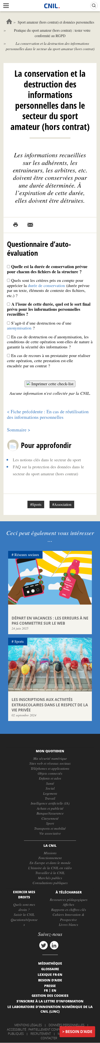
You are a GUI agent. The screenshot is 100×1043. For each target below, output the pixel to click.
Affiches (68, 904)
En (54, 990)
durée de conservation (47, 285)
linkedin (54, 945)
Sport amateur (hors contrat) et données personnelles (56, 22)
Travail (50, 798)
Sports (19, 641)
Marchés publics (50, 877)
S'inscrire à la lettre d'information (50, 1001)
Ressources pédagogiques (68, 899)
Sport (50, 823)
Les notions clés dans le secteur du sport (47, 459)
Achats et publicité (50, 808)
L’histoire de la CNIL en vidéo (50, 867)
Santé (50, 783)
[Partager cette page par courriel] (30, 225)
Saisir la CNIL (24, 914)
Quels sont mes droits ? (24, 907)
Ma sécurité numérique (50, 758)
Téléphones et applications (50, 768)
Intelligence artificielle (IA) (50, 803)
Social (50, 788)
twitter (43, 945)
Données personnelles (66, 1025)
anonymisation (19, 328)
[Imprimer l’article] (15, 225)
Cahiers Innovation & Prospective (68, 917)
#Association (61, 504)
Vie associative (50, 833)
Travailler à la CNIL (50, 872)
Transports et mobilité (50, 828)
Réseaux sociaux (26, 554)
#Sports (35, 504)
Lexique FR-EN (50, 974)
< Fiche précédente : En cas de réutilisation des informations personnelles (48, 414)
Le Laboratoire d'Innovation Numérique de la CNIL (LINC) (50, 1009)
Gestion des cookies (50, 995)
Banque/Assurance (50, 813)
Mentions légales (28, 1025)
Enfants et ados (50, 778)
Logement (50, 793)
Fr (46, 990)
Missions (50, 852)
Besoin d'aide (78, 1031)
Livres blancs (68, 924)
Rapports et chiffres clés (68, 909)
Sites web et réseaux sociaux (50, 763)
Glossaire (50, 968)
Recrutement (40, 1034)
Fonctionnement (50, 857)
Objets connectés (50, 773)
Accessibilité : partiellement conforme (37, 1029)
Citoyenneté (50, 818)
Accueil (9, 21)
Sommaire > (18, 430)
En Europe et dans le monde (50, 862)
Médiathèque (50, 963)
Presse (50, 985)
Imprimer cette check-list (52, 383)
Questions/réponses (24, 922)
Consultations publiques (50, 882)
